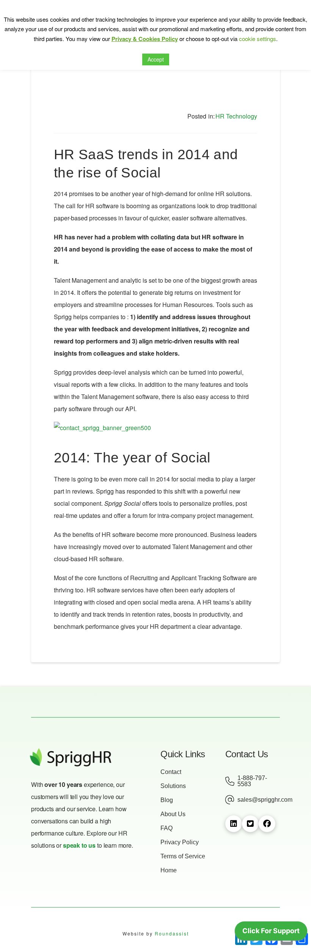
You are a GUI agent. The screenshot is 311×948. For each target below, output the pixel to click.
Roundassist (172, 933)
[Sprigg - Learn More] (102, 431)
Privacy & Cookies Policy (145, 39)
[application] (271, 933)
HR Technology (236, 116)
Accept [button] (156, 59)
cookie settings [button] (257, 39)
